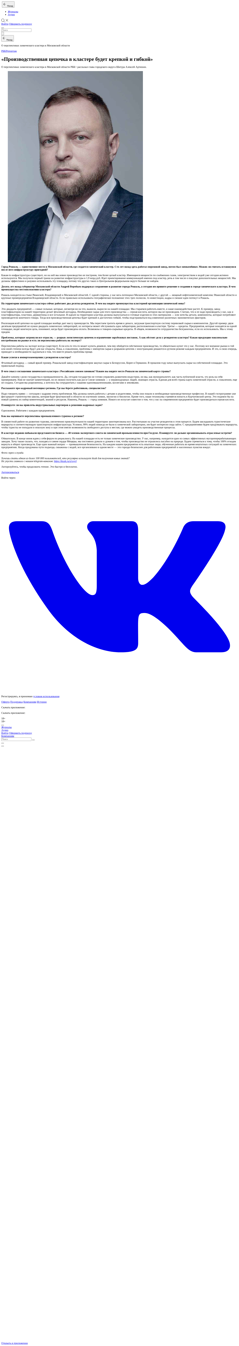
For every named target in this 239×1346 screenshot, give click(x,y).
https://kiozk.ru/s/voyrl (65, 461)
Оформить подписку (20, 24)
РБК (3, 51)
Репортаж (11, 51)
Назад (9, 6)
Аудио (11, 14)
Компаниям (29, 702)
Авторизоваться (10, 472)
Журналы (13, 11)
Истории (42, 702)
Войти (4, 24)
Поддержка (16, 702)
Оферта (5, 702)
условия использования (46, 696)
